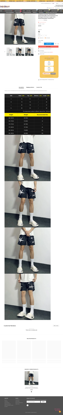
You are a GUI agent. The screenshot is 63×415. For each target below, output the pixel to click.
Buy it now (48, 46)
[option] (20, 29)
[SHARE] (57, 44)
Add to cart (48, 43)
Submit (43, 401)
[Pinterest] (27, 405)
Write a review (56, 325)
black (31, 391)
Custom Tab (39, 87)
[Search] (59, 3)
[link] (9, 361)
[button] (4, 51)
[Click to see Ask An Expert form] (57, 409)
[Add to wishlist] (56, 44)
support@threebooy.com (48, 3)
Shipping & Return (30, 87)
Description (21, 87)
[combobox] (59, 3)
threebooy (31, 386)
